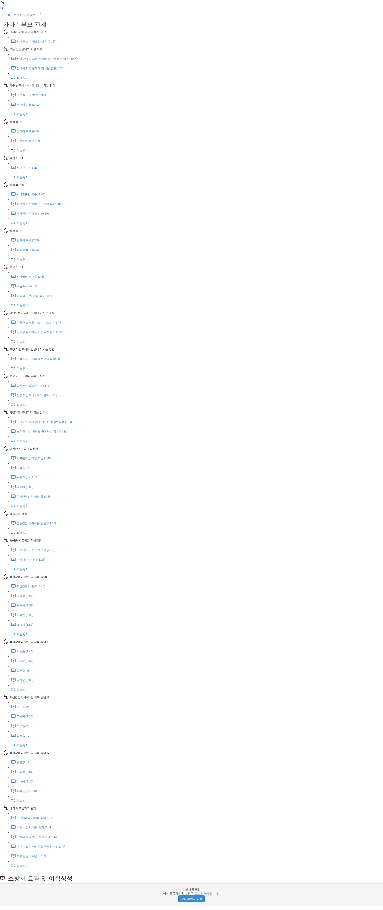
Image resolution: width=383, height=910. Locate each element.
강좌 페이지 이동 (191, 899)
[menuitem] (2, 9)
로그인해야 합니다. (207, 893)
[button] (2, 4)
